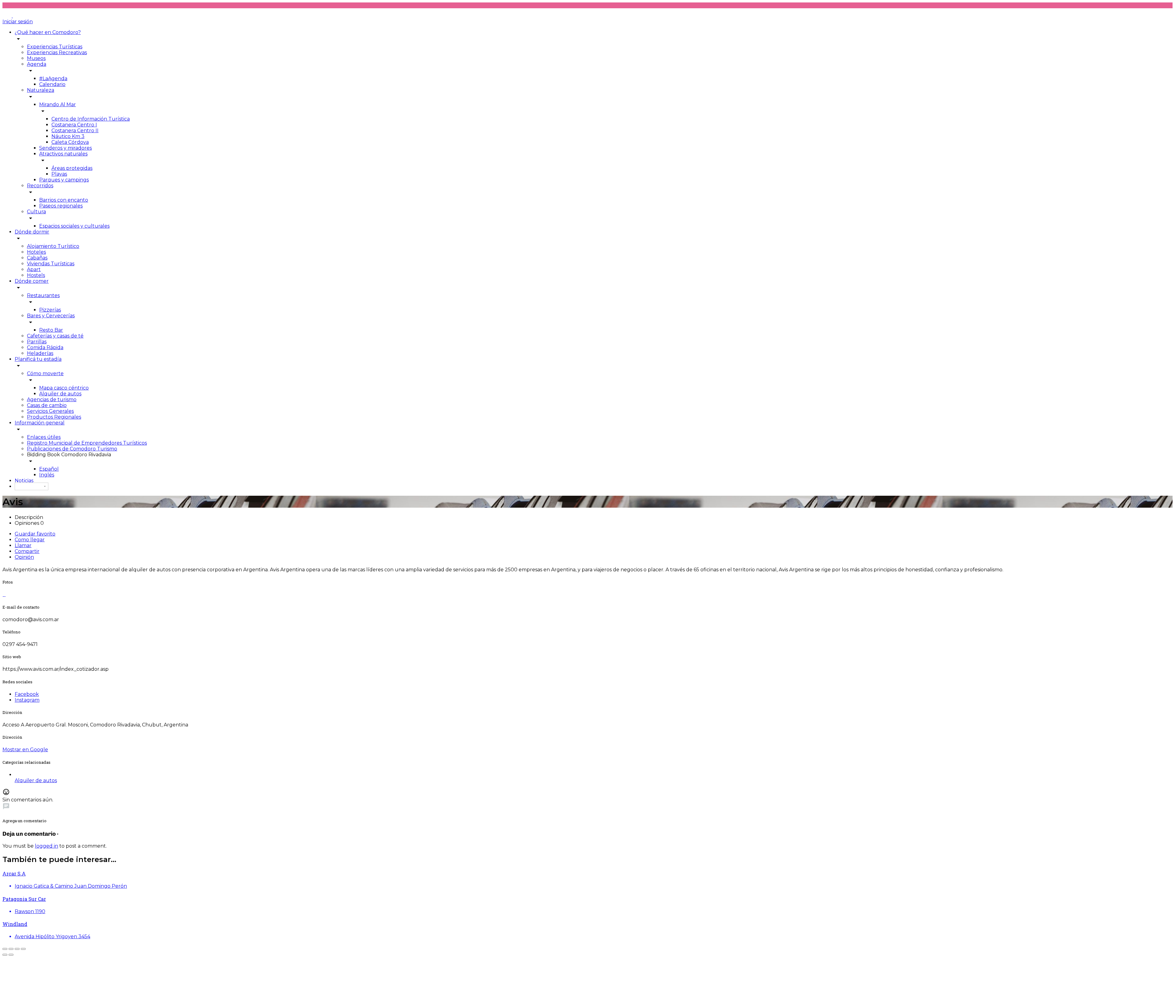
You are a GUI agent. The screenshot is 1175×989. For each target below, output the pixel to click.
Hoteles (36, 252)
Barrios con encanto (63, 200)
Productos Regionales (54, 417)
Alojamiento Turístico (53, 246)
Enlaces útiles (44, 437)
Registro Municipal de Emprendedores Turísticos (87, 443)
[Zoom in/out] (23, 949)
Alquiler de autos (60, 394)
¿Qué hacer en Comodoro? (48, 32)
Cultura (36, 212)
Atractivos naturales (63, 154)
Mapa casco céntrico (64, 388)
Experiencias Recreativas (57, 52)
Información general (40, 423)
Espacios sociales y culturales (74, 226)
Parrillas (37, 342)
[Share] (11, 949)
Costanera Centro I (74, 125)
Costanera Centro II (75, 130)
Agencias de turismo (51, 399)
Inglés (46, 475)
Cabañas (37, 258)
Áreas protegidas (71, 168)
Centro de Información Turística (90, 119)
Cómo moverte (45, 373)
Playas (59, 174)
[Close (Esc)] (4, 949)
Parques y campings (64, 180)
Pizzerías (50, 310)
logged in (46, 846)
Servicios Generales (50, 411)
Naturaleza (40, 90)
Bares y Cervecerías (51, 316)
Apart (34, 269)
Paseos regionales (61, 206)
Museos (36, 58)
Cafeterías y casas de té (55, 336)
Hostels (36, 275)
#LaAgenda (53, 78)
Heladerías (40, 353)
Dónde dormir (32, 232)
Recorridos (40, 185)
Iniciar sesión (17, 21)
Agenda (36, 64)
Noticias (24, 480)
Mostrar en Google (25, 749)
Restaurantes (43, 295)
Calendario (52, 84)
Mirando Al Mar (57, 104)
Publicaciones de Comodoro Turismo (72, 449)
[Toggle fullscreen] (17, 949)
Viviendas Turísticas (50, 264)
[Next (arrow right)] (11, 955)
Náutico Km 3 (67, 136)
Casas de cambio (47, 405)
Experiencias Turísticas (54, 47)
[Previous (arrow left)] (4, 955)
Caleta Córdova (70, 142)
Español (49, 469)
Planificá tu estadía (38, 359)
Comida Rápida (45, 347)
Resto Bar (51, 330)
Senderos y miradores (65, 148)
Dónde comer (32, 281)
